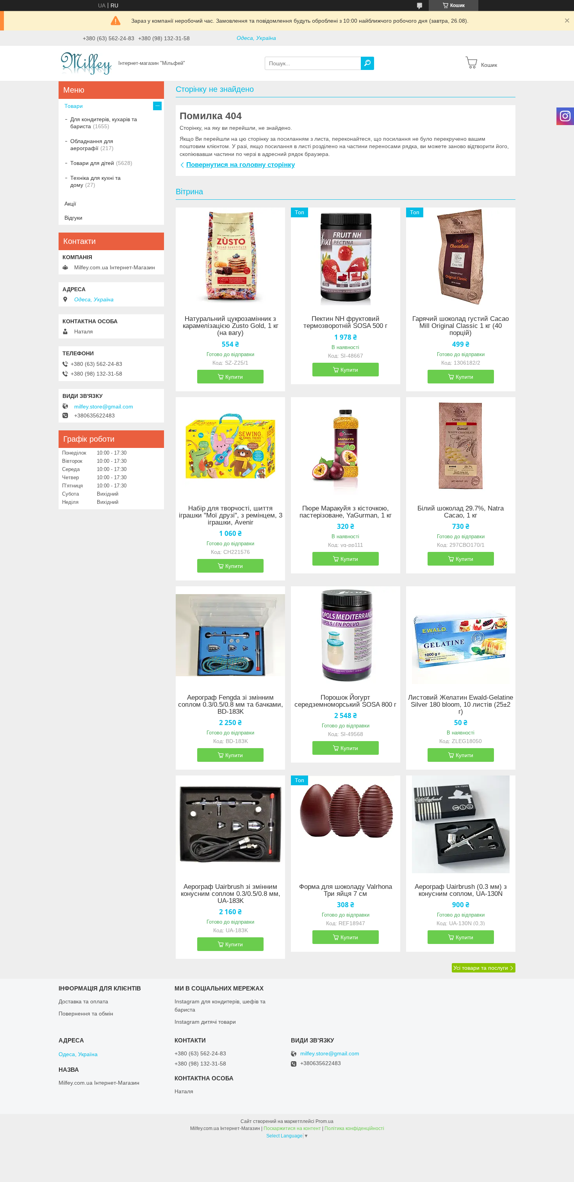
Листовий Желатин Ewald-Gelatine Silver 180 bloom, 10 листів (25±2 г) (460, 704)
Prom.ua (324, 1121)
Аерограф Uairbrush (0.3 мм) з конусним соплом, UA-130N (461, 890)
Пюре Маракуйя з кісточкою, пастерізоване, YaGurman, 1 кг (345, 512)
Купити (234, 377)
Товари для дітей (92, 163)
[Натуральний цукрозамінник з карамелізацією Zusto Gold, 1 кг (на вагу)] (230, 256)
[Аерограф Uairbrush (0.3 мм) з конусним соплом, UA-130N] (460, 824)
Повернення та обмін (86, 1013)
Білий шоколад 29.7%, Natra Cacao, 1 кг (460, 512)
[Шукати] (367, 63)
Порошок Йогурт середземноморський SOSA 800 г (345, 701)
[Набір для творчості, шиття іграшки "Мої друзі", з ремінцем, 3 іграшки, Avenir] (230, 446)
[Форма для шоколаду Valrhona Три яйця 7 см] (345, 824)
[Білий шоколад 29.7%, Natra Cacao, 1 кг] (460, 446)
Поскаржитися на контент (292, 1128)
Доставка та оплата (83, 1001)
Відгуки (73, 218)
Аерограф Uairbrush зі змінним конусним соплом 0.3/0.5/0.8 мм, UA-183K (230, 893)
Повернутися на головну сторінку (240, 164)
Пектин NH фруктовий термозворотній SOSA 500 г (345, 322)
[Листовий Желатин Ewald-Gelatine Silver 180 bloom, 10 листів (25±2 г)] (460, 635)
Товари (73, 106)
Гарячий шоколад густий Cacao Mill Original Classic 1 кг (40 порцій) (460, 326)
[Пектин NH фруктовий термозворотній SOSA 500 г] (345, 256)
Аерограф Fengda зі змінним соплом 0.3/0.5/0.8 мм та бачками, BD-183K (230, 704)
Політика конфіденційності (354, 1128)
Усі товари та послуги (480, 968)
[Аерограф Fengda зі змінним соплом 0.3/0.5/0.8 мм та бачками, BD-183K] (230, 635)
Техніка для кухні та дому (95, 181)
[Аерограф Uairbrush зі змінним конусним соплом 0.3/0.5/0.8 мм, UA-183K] (230, 824)
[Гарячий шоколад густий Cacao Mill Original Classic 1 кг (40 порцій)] (460, 256)
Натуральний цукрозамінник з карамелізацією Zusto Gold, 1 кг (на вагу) (230, 326)
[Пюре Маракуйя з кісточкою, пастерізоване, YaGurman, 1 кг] (345, 446)
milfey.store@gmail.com (103, 406)
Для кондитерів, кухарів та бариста (103, 122)
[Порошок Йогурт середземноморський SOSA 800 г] (345, 635)
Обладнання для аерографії (91, 144)
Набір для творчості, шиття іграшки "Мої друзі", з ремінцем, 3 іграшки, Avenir (230, 515)
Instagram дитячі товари (205, 1022)
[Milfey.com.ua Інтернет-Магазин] (86, 63)
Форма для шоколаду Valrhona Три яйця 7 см (345, 890)
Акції (70, 204)
